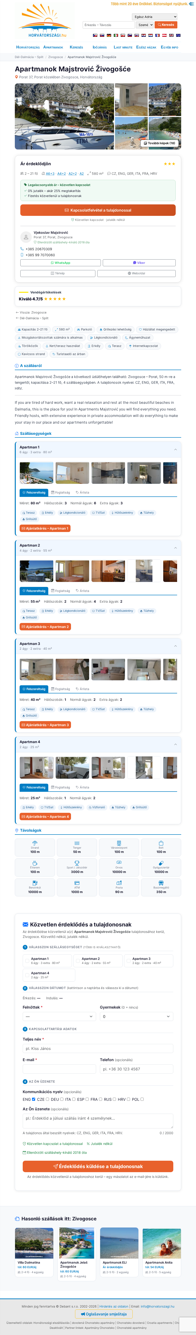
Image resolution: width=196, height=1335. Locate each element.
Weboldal (138, 273)
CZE (41, 1099)
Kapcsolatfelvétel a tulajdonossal (101, 210)
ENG (27, 1099)
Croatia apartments (159, 1322)
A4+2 (61, 173)
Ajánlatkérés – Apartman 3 (47, 725)
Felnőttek (33, 1007)
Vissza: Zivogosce (33, 312)
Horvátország (28, 47)
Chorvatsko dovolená (131, 1322)
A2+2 (73, 173)
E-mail (30, 1059)
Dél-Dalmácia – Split (29, 57)
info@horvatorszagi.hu (157, 1306)
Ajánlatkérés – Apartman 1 (47, 528)
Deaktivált (56, 1328)
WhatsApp (62, 263)
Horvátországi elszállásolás (51, 1322)
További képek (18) (161, 143)
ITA (68, 1099)
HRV (122, 1099)
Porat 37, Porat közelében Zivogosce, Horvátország (60, 77)
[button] (98, 296)
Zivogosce (55, 57)
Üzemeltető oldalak (19, 1322)
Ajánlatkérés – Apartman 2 (47, 627)
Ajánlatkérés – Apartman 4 (47, 816)
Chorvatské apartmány (132, 1328)
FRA (95, 1099)
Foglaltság (62, 492)
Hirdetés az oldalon (113, 1306)
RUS (108, 1099)
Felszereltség (36, 492)
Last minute (123, 47)
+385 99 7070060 (40, 255)
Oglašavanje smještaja (106, 1314)
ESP (81, 1099)
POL (136, 1099)
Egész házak (146, 47)
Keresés (167, 25)
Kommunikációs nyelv (52, 1091)
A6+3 (50, 173)
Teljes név (33, 1039)
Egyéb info (169, 47)
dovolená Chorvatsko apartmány (93, 1322)
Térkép (60, 273)
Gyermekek (119, 1007)
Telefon (116, 1059)
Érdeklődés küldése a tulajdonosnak (101, 1166)
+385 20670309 (39, 249)
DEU (55, 1099)
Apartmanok (53, 47)
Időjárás (100, 47)
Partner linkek (74, 1328)
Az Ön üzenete (46, 1108)
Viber (141, 263)
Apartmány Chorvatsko (99, 1328)
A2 (82, 173)
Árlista (84, 492)
